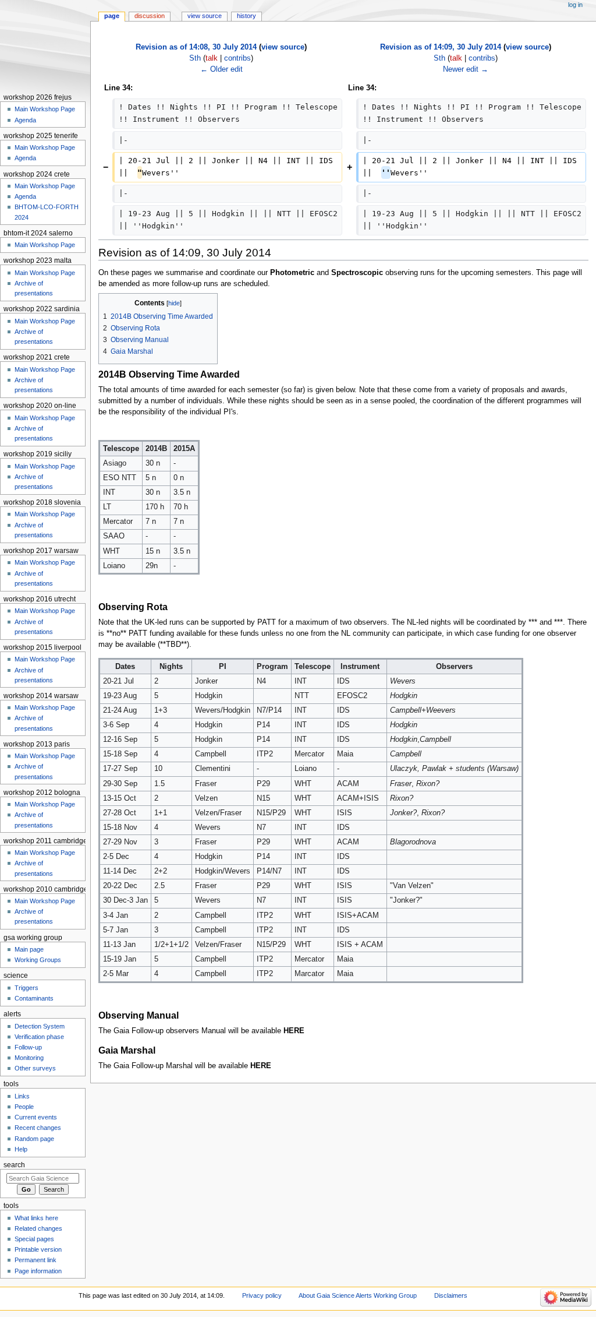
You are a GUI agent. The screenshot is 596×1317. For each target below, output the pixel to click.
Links (22, 1096)
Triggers (26, 987)
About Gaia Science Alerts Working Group (358, 1295)
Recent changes (38, 1127)
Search (14, 1164)
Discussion (149, 15)
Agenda (25, 120)
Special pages (34, 1238)
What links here (36, 1217)
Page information (38, 1270)
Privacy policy (262, 1295)
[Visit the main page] (45, 45)
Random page (34, 1138)
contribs (237, 58)
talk (211, 58)
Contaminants (34, 998)
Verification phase (39, 1036)
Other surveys (35, 1068)
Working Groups (38, 959)
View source (204, 15)
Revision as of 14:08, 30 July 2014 (196, 47)
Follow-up (28, 1047)
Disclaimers (450, 1295)
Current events (36, 1117)
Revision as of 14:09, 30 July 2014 (440, 47)
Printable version (38, 1249)
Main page (29, 949)
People (24, 1106)
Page (111, 15)
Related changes (38, 1228)
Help (21, 1149)
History (246, 15)
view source (282, 47)
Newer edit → (465, 69)
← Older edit (221, 69)
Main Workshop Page (45, 108)
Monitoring (29, 1057)
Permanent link (35, 1259)
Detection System (40, 1026)
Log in (575, 4)
